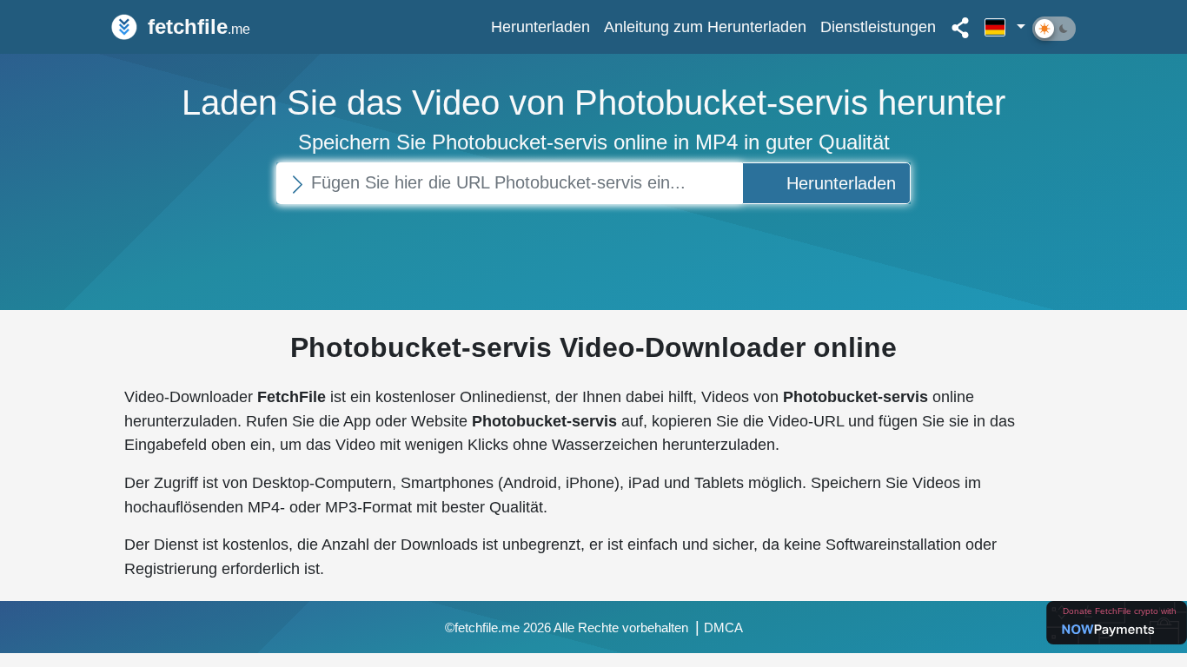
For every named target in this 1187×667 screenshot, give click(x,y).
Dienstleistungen (878, 26)
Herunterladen (540, 26)
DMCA (723, 628)
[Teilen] (960, 27)
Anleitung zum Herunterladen (705, 26)
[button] (1005, 27)
